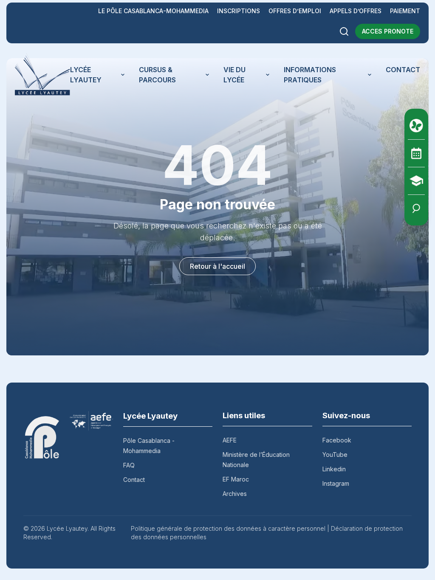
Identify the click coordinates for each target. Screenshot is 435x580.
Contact (134, 479)
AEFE (230, 440)
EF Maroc (236, 479)
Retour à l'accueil (217, 266)
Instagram (335, 483)
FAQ (129, 465)
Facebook (336, 440)
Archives (235, 493)
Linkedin (334, 469)
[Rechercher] (344, 31)
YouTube (334, 454)
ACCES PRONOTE (387, 31)
